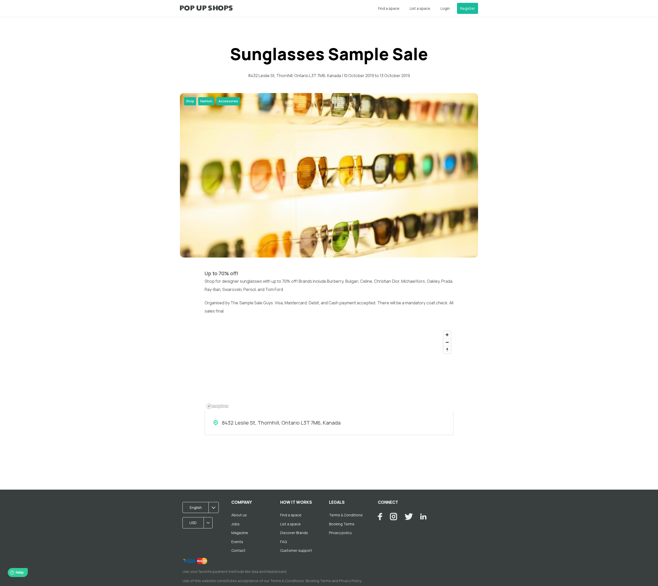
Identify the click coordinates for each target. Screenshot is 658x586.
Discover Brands (294, 532)
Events (237, 541)
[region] (329, 369)
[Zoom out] (447, 342)
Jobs (235, 523)
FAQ (283, 541)
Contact (238, 550)
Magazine (239, 532)
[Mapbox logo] (217, 406)
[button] (202, 507)
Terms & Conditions (346, 514)
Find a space (388, 8)
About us (239, 514)
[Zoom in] (447, 334)
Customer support (296, 550)
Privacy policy (340, 532)
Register (467, 8)
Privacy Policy (350, 580)
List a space (420, 8)
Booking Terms (341, 523)
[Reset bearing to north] (447, 349)
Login (445, 8)
